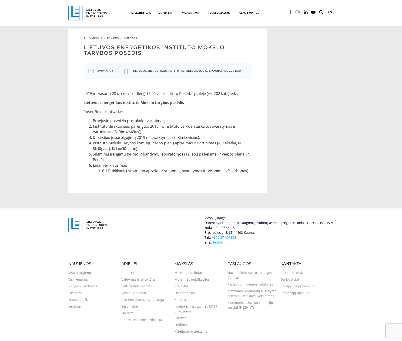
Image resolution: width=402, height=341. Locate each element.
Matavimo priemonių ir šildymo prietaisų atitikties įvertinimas (252, 293)
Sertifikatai (129, 306)
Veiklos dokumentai (136, 286)
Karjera (180, 299)
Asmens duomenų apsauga (142, 299)
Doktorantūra (184, 293)
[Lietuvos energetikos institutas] (87, 12)
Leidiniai (75, 306)
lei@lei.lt (220, 242)
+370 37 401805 (224, 237)
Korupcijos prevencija (297, 286)
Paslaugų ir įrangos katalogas (250, 284)
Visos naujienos (80, 272)
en (330, 12)
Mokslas (190, 12)
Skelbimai (76, 293)
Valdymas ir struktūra (138, 279)
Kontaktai (249, 12)
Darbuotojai (290, 279)
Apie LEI (166, 12)
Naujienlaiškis (79, 299)
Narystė (127, 313)
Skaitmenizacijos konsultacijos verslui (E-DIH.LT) (251, 305)
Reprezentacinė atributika (141, 320)
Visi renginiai (78, 279)
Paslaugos (219, 12)
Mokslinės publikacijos (192, 279)
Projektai (181, 286)
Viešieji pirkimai (133, 293)
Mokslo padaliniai (188, 272)
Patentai (180, 318)
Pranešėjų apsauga (295, 293)
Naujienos (141, 12)
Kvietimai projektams (190, 331)
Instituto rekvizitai (294, 272)
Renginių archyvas (121, 37)
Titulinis (92, 37)
